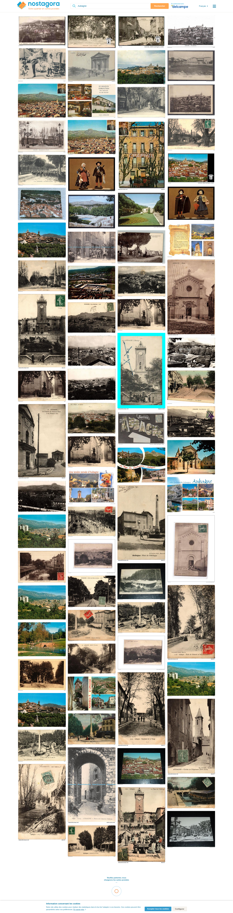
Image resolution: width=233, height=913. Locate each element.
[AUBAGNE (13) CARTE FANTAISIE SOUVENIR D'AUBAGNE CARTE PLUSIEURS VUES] (141, 428)
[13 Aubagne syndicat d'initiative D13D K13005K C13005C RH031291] (141, 210)
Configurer (179, 909)
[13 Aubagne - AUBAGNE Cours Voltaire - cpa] (91, 31)
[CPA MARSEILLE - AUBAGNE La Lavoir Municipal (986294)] (191, 793)
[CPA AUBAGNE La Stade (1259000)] (191, 353)
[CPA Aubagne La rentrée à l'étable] (42, 170)
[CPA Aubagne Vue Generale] (42, 30)
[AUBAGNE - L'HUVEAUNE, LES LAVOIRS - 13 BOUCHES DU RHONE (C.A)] (141, 581)
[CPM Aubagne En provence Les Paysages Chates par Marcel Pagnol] (141, 155)
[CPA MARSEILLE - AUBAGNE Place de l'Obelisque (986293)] (91, 729)
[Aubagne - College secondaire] (91, 283)
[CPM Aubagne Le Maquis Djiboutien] (91, 101)
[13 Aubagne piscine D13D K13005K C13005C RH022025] (91, 212)
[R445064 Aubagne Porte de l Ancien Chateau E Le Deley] (91, 785)
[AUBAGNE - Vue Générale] (191, 31)
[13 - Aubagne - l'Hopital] (191, 66)
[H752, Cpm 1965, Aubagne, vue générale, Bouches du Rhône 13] (42, 204)
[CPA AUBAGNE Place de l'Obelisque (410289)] (141, 617)
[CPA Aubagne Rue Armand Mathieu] (141, 102)
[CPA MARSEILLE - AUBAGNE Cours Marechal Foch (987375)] (42, 675)
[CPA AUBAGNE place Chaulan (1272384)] (42, 386)
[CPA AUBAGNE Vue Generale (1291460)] (141, 281)
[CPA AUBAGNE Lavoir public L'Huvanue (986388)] (42, 567)
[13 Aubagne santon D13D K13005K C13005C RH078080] (91, 174)
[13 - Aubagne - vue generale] (191, 100)
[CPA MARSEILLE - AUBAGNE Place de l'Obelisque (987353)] (42, 746)
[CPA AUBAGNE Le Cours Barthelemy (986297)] (91, 521)
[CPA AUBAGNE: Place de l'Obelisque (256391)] (141, 523)
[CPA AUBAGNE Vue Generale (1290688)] (91, 318)
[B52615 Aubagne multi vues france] (191, 240)
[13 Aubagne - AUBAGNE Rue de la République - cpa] (141, 31)
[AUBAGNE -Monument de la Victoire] (42, 136)
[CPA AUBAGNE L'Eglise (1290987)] (191, 297)
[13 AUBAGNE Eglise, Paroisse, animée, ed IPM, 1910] (191, 549)
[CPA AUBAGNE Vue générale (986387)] (91, 418)
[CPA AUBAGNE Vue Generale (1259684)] (91, 385)
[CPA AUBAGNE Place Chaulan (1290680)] (141, 315)
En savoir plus (78, 909)
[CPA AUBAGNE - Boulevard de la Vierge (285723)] (141, 709)
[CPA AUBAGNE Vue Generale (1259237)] (91, 351)
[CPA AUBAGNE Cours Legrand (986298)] (191, 387)
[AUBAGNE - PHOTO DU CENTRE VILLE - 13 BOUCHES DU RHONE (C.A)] (191, 829)
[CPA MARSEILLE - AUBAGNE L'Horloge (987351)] (42, 331)
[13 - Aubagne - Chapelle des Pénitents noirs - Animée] (91, 66)
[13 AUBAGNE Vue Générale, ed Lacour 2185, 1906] (91, 556)
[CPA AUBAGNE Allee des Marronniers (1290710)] (91, 592)
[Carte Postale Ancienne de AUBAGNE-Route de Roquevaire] (191, 134)
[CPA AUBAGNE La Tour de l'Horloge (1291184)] (141, 825)
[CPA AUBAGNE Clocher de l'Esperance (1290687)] (191, 737)
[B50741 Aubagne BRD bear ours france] (91, 487)
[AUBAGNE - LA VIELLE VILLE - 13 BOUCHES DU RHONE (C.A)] (141, 766)
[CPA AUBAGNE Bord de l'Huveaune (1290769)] (91, 659)
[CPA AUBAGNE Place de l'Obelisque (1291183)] (91, 626)
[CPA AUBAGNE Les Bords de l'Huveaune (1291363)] (42, 802)
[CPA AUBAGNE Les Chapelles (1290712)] (42, 441)
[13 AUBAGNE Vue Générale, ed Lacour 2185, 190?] (141, 652)
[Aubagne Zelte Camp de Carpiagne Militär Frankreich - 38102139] (141, 247)
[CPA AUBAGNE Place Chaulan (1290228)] (91, 452)
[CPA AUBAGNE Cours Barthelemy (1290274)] (42, 276)
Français (202, 6)
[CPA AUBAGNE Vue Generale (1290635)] (191, 422)
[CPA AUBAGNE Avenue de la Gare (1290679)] (91, 841)
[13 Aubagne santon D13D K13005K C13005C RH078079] (191, 203)
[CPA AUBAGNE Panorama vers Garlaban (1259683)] (42, 497)
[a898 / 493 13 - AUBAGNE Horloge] (141, 371)
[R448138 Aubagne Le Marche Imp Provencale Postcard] (91, 248)
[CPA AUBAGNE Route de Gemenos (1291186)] (191, 622)
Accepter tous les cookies (158, 909)
